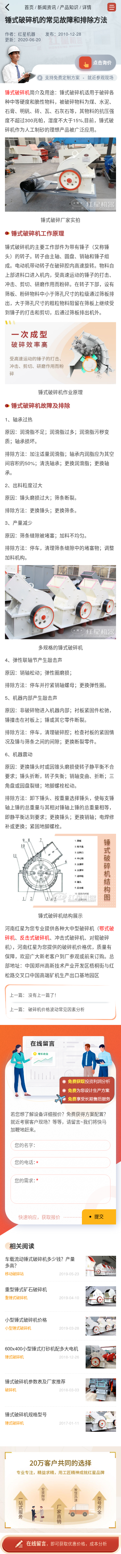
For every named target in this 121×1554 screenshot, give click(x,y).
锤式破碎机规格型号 (26, 1414)
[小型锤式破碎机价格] (101, 1326)
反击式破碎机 (35, 937)
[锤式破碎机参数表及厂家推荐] (101, 1389)
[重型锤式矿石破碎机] (101, 1296)
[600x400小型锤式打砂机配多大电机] (101, 1356)
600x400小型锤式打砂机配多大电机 (41, 1348)
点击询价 (102, 62)
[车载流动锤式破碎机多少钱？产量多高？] (101, 1266)
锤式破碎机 (17, 92)
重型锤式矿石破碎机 (26, 1289)
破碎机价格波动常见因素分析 (56, 1009)
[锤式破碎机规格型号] (101, 1421)
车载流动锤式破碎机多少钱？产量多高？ (40, 1262)
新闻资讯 (47, 7)
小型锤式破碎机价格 (26, 1320)
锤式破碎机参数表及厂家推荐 (35, 1381)
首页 (29, 7)
